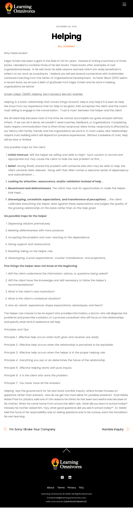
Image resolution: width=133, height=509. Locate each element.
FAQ (81, 487)
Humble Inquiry (113, 429)
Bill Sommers (66, 46)
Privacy (72, 487)
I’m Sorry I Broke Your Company (32, 429)
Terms (61, 487)
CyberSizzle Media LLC (75, 501)
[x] (62, 477)
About (50, 487)
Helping (66, 36)
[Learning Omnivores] (20, 13)
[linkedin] (70, 477)
